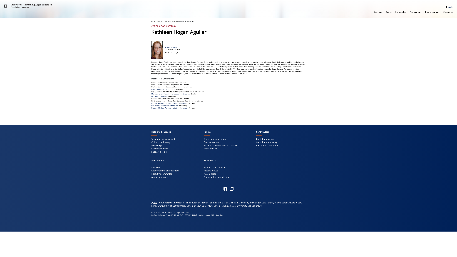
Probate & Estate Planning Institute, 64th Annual (169, 103)
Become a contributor (267, 145)
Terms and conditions (215, 139)
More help (156, 145)
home (153, 21)
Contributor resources (267, 139)
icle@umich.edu (204, 215)
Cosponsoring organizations (165, 170)
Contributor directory (266, 142)
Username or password (163, 139)
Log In (450, 7)
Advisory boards (159, 177)
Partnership (400, 12)
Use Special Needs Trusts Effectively (165, 105)
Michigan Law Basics (159, 96)
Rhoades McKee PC (170, 47)
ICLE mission (210, 173)
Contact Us (448, 12)
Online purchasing (160, 142)
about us (159, 21)
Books (389, 12)
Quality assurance (213, 142)
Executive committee (161, 173)
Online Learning (432, 12)
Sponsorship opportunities (217, 177)
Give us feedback (159, 148)
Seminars (378, 12)
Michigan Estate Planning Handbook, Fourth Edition (170, 94)
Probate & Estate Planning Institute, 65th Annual (169, 108)
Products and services (215, 167)
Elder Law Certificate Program (162, 89)
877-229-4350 (190, 215)
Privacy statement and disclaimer (220, 145)
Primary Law (415, 12)
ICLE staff (156, 167)
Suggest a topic (159, 151)
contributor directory (171, 21)
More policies (210, 148)
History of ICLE (211, 170)
